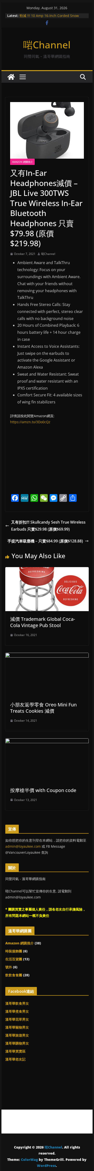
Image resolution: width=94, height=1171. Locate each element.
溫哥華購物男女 (17, 1043)
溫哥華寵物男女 (17, 1027)
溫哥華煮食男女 (17, 1011)
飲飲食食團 (13, 975)
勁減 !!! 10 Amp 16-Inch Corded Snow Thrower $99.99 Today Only (49, 18)
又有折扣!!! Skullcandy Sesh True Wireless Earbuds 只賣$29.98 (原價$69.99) (48, 525)
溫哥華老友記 (15, 1059)
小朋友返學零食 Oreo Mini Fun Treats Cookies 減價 (43, 707)
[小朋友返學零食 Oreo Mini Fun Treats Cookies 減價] (47, 656)
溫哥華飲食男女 (17, 1003)
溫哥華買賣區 (15, 1051)
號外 (8, 967)
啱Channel (47, 44)
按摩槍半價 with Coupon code (43, 790)
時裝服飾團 (13, 951)
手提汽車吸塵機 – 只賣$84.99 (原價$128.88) (45, 541)
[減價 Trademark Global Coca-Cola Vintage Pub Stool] (47, 570)
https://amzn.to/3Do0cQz (30, 422)
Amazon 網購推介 (22, 161)
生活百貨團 (13, 959)
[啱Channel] (11, 77)
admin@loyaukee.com (23, 846)
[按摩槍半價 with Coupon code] (47, 741)
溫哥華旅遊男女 (17, 1035)
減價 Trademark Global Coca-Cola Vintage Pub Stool (42, 622)
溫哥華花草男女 (17, 1019)
